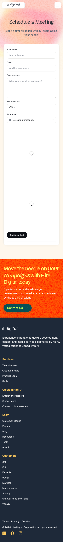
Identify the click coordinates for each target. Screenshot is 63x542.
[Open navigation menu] (58, 5)
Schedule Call (17, 235)
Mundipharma (9, 488)
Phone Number (14, 101)
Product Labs (9, 375)
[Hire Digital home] (13, 5)
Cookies (26, 521)
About (5, 447)
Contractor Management (15, 406)
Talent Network (10, 365)
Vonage (6, 503)
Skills (5, 381)
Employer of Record (13, 395)
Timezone (12, 114)
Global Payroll (9, 401)
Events (6, 426)
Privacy (15, 521)
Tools (5, 442)
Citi (4, 467)
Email (10, 62)
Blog (4, 431)
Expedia (6, 472)
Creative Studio (10, 370)
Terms (5, 521)
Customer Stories (11, 420)
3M (4, 461)
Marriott (6, 482)
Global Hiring (10, 389)
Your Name (12, 49)
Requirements (13, 75)
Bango (5, 477)
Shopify (6, 493)
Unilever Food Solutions (15, 498)
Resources (8, 436)
